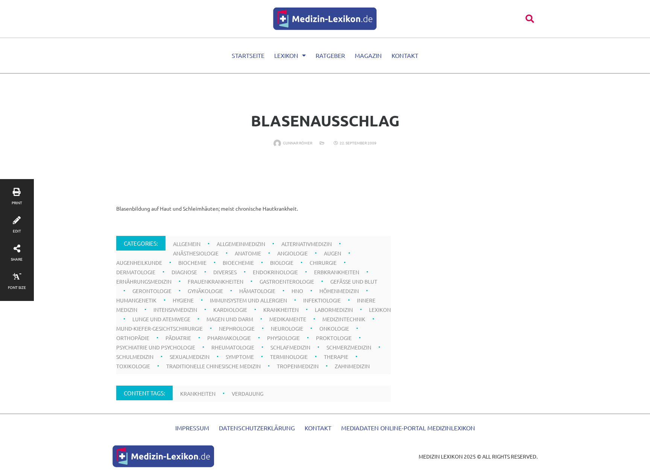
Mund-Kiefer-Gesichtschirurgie (159, 328)
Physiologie (283, 337)
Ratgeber (330, 55)
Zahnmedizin (352, 366)
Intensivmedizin (175, 309)
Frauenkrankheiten (215, 281)
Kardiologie (230, 309)
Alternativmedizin (306, 243)
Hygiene (183, 300)
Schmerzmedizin (349, 347)
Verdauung (247, 393)
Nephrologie (237, 328)
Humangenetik (136, 300)
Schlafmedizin (290, 347)
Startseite (248, 55)
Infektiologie (322, 300)
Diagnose (184, 272)
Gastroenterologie (287, 281)
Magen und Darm (230, 319)
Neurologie (287, 328)
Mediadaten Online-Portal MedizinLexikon (408, 427)
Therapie (336, 356)
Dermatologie (135, 272)
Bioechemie (238, 262)
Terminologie (289, 356)
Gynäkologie (205, 290)
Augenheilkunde (139, 262)
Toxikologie (133, 366)
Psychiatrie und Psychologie (155, 347)
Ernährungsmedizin (144, 281)
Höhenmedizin (339, 290)
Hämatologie (257, 290)
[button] (530, 18)
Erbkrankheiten (336, 272)
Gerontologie (152, 290)
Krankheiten (281, 309)
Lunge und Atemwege (161, 319)
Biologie (281, 262)
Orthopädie (132, 337)
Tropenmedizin (298, 366)
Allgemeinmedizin (241, 243)
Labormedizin (334, 309)
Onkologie (334, 328)
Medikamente (287, 319)
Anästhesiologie (196, 253)
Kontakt (405, 55)
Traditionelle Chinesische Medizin (213, 366)
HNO (297, 290)
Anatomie (248, 253)
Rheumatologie (232, 347)
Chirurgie (323, 262)
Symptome (240, 356)
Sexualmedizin (190, 356)
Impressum (192, 427)
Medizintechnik (343, 319)
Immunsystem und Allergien (248, 300)
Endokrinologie (275, 272)
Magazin (368, 55)
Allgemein (186, 243)
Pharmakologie (229, 337)
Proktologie (334, 337)
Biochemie (192, 262)
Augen (332, 253)
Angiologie (292, 253)
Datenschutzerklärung (257, 427)
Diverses (225, 272)
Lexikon (286, 55)
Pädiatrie (178, 337)
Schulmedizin (134, 356)
